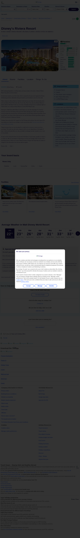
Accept (28, 286)
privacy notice (25, 281)
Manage (40, 286)
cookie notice (20, 279)
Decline (51, 286)
